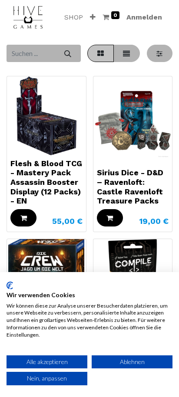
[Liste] (126, 53)
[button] (92, 17)
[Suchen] (67, 53)
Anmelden (144, 17)
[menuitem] (73, 17)
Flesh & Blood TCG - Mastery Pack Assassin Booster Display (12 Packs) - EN (46, 182)
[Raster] (100, 53)
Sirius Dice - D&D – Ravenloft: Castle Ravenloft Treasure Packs (130, 186)
